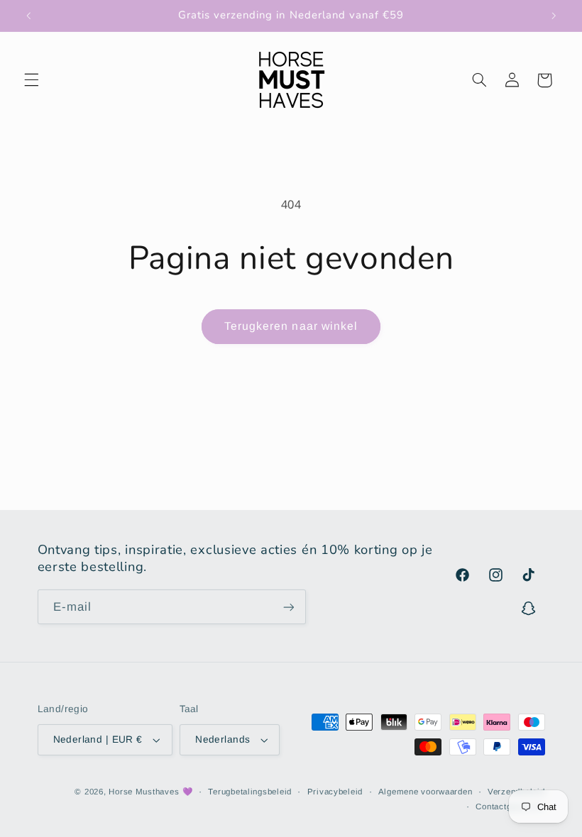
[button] (31, 80)
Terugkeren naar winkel (291, 326)
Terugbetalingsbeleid (250, 791)
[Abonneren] (288, 606)
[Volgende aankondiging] (553, 15)
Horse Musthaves (144, 791)
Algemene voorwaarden (425, 791)
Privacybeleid (335, 791)
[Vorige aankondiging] (28, 15)
